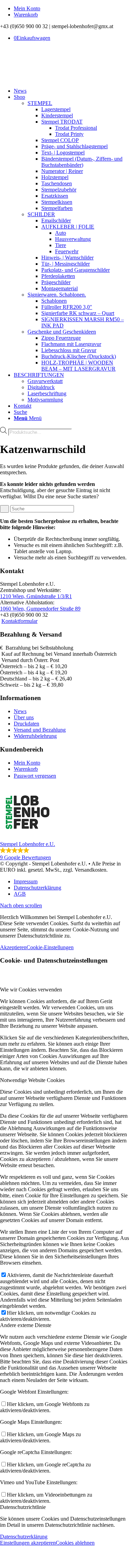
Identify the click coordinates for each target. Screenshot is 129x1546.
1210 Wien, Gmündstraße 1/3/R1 (36, 596)
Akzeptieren (13, 947)
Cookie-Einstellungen (50, 947)
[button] (64, 823)
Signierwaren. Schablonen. (57, 295)
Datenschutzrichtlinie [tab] (23, 1507)
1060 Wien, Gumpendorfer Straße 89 (40, 609)
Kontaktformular (19, 621)
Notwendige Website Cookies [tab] (32, 1080)
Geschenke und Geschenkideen (62, 332)
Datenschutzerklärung (23, 1536)
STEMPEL (40, 103)
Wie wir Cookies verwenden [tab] (31, 989)
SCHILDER (41, 214)
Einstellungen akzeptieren (28, 1543)
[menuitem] (71, 8)
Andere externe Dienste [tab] (25, 1325)
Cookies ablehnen (75, 1543)
